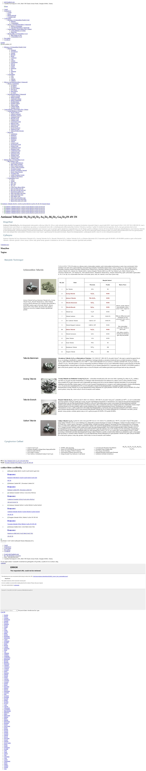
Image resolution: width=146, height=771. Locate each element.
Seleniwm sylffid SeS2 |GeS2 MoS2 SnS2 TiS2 (20, 533)
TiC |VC (13, 185)
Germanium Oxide (16, 121)
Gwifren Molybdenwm (17, 163)
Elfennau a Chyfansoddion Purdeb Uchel (18, 20)
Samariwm (14, 137)
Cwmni (9, 12)
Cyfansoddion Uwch (16, 36)
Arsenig (13, 53)
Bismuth (13, 54)
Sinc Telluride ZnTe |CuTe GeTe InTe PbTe (17, 461)
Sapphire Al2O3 (15, 108)
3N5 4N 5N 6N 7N (12, 502)
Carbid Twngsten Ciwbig (17, 175)
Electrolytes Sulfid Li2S (17, 191)
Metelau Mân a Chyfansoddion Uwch (17, 33)
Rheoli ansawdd (11, 15)
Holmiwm (13, 135)
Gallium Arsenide (15, 96)
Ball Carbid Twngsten (17, 164)
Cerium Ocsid (14, 143)
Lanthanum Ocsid (15, 150)
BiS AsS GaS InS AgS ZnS (18, 190)
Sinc (12, 73)
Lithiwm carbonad (16, 114)
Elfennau (13, 21)
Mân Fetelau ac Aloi (16, 35)
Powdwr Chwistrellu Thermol (19, 170)
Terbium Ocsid (15, 155)
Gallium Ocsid (15, 120)
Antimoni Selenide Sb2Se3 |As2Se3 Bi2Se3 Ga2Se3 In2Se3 (23, 511)
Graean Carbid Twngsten (17, 167)
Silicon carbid (14, 105)
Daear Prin (14, 32)
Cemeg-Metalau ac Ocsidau (18, 30)
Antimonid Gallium (16, 99)
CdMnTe (13, 80)
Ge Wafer (13, 92)
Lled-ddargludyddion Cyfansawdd (20, 27)
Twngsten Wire (15, 173)
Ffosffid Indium (15, 102)
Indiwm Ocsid (14, 123)
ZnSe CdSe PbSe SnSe (17, 195)
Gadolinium (14, 134)
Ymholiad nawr (5, 244)
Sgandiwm (14, 138)
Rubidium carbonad (16, 115)
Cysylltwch (7, 40)
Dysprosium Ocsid (16, 144)
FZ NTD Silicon (15, 88)
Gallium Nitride (15, 106)
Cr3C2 (12, 179)
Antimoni (13, 50)
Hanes (9, 14)
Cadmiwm (13, 57)
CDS (12, 76)
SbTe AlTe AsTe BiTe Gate (18, 198)
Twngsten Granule (16, 169)
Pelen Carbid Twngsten (17, 166)
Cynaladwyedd (11, 17)
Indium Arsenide (15, 97)
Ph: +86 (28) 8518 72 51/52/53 (12, 555)
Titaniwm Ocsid (15, 129)
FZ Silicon (13, 86)
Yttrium (13, 141)
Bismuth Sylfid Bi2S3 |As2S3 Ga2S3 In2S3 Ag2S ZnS (22, 477)
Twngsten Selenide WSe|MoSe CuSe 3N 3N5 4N (19, 462)
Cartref (6, 9)
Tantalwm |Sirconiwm (17, 176)
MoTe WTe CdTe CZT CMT (19, 201)
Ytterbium (13, 140)
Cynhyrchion (7, 18)
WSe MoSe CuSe (15, 196)
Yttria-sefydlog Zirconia (17, 131)
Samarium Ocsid (15, 153)
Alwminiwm (14, 51)
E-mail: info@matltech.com (11, 554)
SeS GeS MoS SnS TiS (17, 188)
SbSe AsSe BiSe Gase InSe (18, 193)
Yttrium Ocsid (14, 158)
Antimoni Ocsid (15, 117)
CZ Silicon (14, 85)
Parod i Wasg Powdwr (17, 172)
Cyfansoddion (14, 23)
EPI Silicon (14, 89)
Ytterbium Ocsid (15, 156)
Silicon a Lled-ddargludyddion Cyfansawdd (19, 24)
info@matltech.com (9, 2)
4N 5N (9, 480)
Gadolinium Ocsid (16, 147)
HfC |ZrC (13, 184)
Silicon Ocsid (14, 126)
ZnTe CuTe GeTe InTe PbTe (18, 199)
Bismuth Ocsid (15, 118)
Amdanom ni (7, 11)
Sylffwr (13, 67)
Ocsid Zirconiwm (15, 128)
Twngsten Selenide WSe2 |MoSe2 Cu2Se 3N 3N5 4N (21, 524)
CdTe (12, 77)
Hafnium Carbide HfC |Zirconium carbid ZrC (19, 490)
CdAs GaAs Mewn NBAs (18, 187)
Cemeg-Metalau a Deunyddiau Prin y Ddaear (19, 29)
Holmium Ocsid (15, 149)
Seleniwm (13, 68)
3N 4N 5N (10, 514)
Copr (12, 59)
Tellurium (13, 71)
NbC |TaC (13, 182)
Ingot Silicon (14, 91)
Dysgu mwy (11, 474)
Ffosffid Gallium (15, 103)
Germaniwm (14, 62)
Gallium (13, 61)
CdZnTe (13, 79)
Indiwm (13, 64)
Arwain (13, 65)
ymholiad (3, 563)
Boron (12, 56)
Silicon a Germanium (16, 26)
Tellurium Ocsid (15, 124)
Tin (12, 70)
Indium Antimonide (16, 100)
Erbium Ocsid (14, 146)
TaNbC (13, 181)
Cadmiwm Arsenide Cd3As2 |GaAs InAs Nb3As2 (20, 499)
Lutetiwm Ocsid (15, 152)
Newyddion (7, 38)
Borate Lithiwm (15, 112)
